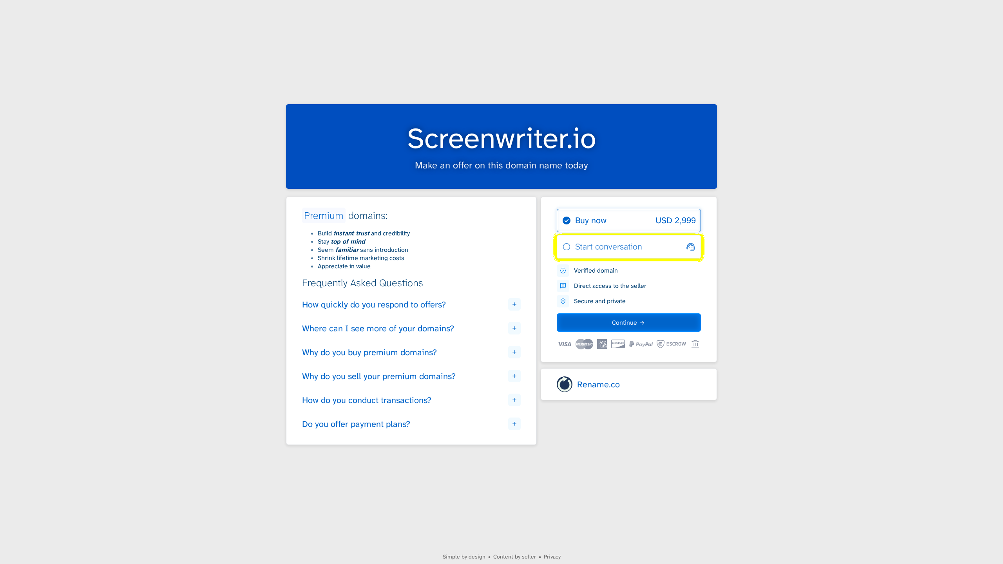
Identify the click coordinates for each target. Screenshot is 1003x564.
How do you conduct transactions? (366, 400)
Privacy (552, 556)
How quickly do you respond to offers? (374, 304)
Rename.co (598, 384)
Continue (624, 322)
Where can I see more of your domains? (378, 328)
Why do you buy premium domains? (369, 352)
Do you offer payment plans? (356, 424)
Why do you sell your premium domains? (379, 376)
